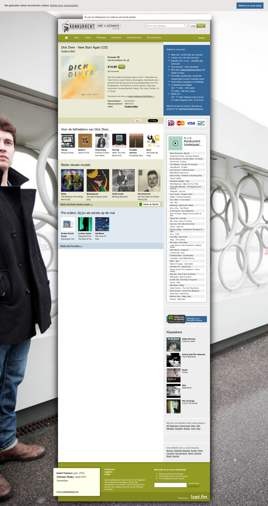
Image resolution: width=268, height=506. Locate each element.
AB (168, 425)
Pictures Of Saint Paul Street (102, 154)
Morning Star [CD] (119, 196)
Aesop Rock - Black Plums (179, 294)
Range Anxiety (67, 152)
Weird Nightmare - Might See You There (184, 184)
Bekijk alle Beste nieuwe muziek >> (76, 204)
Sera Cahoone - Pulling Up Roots (182, 170)
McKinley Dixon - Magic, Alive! (180, 296)
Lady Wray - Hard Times (178, 237)
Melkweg (170, 428)
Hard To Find (83, 152)
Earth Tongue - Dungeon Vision (181, 194)
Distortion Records (182, 450)
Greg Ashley (100, 149)
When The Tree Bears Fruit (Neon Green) (118, 155)
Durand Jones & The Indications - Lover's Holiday (185, 270)
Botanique (174, 425)
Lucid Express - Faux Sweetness (181, 211)
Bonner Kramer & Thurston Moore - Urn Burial (186, 159)
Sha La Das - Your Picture (179, 208)
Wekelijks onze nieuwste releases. (195, 319)
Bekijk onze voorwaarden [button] (64, 5)
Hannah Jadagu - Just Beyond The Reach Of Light (186, 230)
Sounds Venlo (181, 453)
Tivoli (193, 428)
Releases (101, 37)
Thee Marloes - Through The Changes (183, 164)
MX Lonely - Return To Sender (181, 221)
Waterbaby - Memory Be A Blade (181, 205)
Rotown (187, 428)
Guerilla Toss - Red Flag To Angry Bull (183, 280)
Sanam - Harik (175, 282)
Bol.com (170, 450)
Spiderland (186, 387)
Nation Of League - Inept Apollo (181, 264)
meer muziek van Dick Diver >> (141, 96)
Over (76, 37)
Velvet (190, 453)
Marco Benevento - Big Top (180, 153)
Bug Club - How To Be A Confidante (183, 274)
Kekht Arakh (117, 193)
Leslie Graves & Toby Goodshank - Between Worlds (186, 246)
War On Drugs (188, 400)
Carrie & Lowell (188, 341)
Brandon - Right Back (177, 299)
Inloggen (201, 37)
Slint (184, 385)
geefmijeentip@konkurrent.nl (191, 108)
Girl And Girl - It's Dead (178, 162)
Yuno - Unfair (174, 234)
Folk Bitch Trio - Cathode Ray (180, 267)
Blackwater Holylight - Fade (179, 181)
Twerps (64, 149)
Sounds (175, 456)
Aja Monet (99, 233)
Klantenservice (134, 37)
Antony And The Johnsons (193, 354)
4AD (198, 425)
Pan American (144, 193)
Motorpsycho (92, 193)
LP (128, 60)
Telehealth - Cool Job (177, 191)
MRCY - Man (174, 261)
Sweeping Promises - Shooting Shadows (184, 156)
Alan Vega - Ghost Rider (178, 242)
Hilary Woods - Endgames (179, 250)
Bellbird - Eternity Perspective (180, 197)
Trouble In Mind (68, 51)
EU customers (154, 37)
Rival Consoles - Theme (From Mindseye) (184, 291)
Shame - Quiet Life (176, 227)
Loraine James (84, 233)
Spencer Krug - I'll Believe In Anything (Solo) (186, 175)
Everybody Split (136, 155)
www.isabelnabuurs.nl (67, 491)
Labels (88, 37)
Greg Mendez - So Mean (179, 167)
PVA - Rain (174, 202)
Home (66, 37)
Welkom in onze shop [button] (250, 5)
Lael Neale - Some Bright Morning (182, 258)
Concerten (116, 37)
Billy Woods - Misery (177, 285)
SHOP (100, 26)
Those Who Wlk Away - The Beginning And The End (185, 188)
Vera (198, 428)
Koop (122, 66)
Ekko (193, 425)
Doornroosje (185, 425)
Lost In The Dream (190, 403)
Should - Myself (175, 178)
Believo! (81, 149)
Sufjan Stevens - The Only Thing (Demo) (184, 288)
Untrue (185, 372)
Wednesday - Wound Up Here (180, 277)
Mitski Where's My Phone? (179, 173)
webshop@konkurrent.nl (191, 69)
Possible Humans (133, 151)
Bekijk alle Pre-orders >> (71, 245)
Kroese (194, 450)
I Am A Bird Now (189, 356)
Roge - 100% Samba (177, 240)
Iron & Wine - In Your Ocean (180, 200)
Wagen (201, 25)
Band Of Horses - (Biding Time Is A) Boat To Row (185, 215)
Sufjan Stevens (188, 338)
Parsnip (115, 149)
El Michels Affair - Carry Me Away (181, 255)
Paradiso (179, 428)
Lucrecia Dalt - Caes (177, 253)
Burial (184, 369)
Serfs (148, 149)
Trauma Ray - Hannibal (178, 218)
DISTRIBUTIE (113, 27)
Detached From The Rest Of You (85, 237)
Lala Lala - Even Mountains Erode (182, 224)
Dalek (63, 193)
